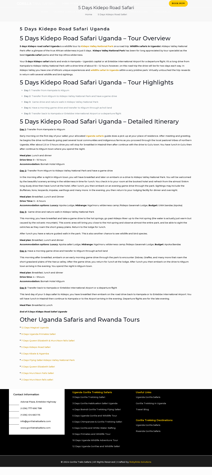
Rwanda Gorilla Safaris (148, 431)
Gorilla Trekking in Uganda (151, 403)
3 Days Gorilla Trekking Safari (88, 397)
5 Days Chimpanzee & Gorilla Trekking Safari (97, 421)
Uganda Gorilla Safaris (148, 397)
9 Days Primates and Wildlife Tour (91, 434)
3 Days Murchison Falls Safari (37, 373)
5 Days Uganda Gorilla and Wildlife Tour (94, 415)
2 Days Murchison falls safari (37, 379)
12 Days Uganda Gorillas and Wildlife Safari (96, 446)
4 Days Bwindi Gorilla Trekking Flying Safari (96, 409)
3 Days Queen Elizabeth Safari (38, 366)
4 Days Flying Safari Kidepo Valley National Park (48, 360)
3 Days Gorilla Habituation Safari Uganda (94, 403)
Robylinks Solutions (140, 462)
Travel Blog (142, 409)
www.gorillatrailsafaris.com (35, 427)
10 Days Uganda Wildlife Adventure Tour (95, 440)
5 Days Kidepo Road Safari (35, 347)
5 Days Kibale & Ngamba (35, 353)
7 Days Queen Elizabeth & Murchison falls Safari (48, 340)
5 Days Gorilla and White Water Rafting (94, 428)
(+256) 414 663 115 (30, 414)
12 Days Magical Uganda (35, 327)
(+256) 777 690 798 (31, 408)
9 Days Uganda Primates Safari (38, 334)
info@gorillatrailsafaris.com (35, 421)
